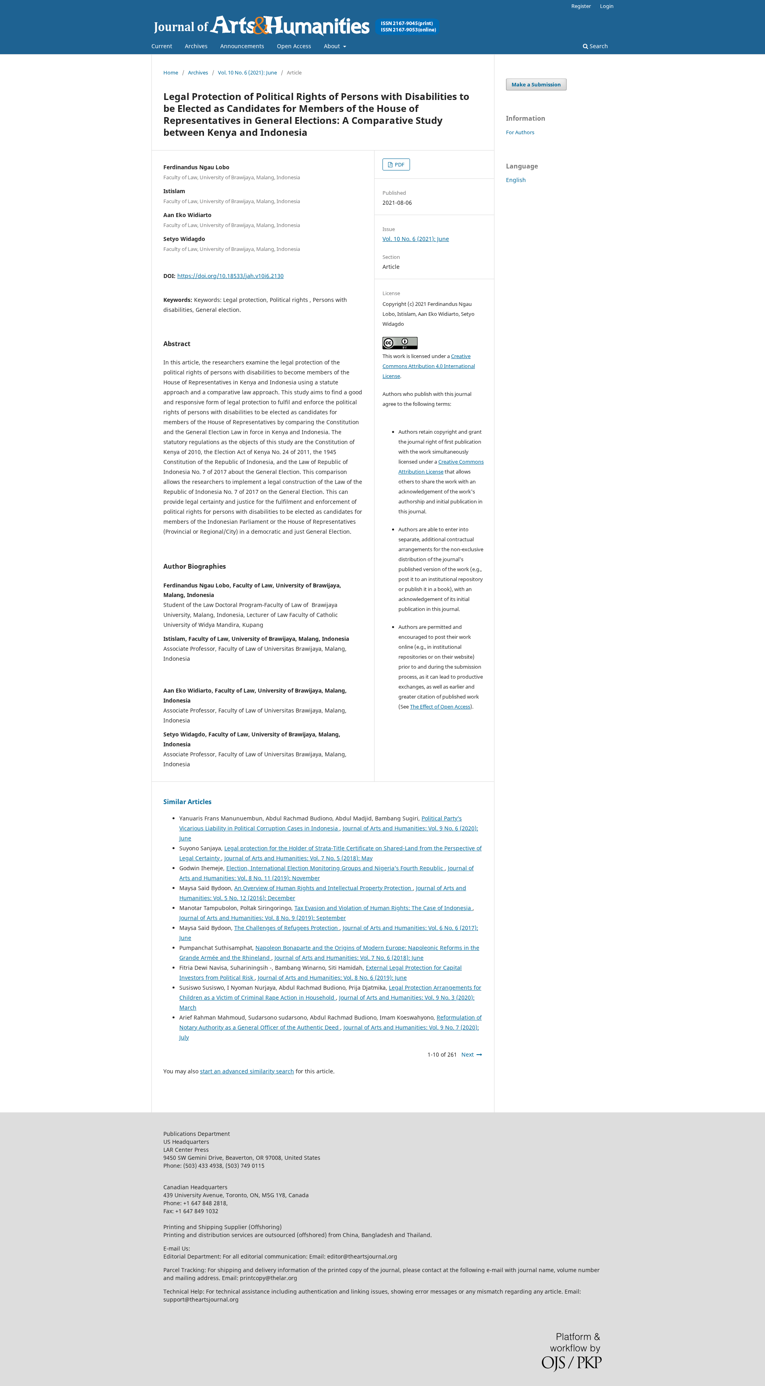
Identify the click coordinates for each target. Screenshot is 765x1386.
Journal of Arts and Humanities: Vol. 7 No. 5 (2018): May (298, 858)
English (516, 180)
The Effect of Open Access (440, 706)
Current (161, 46)
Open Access (294, 46)
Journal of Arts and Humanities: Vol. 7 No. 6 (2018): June (349, 957)
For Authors (520, 132)
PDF (399, 164)
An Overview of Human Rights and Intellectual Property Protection (323, 888)
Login (607, 6)
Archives (196, 46)
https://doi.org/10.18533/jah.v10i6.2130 (230, 276)
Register (581, 6)
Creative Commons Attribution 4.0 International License (428, 366)
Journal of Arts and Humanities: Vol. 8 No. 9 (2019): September (262, 918)
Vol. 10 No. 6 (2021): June (247, 72)
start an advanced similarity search (247, 1071)
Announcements (242, 46)
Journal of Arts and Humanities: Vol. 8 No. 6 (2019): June (332, 977)
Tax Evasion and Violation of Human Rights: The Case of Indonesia (383, 908)
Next (467, 1054)
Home (170, 72)
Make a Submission (536, 84)
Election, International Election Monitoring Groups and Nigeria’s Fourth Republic (335, 868)
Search (598, 46)
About (332, 46)
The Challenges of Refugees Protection (286, 928)
